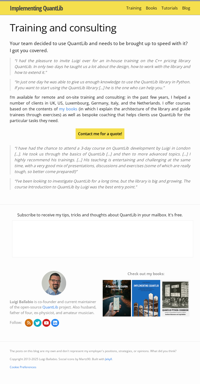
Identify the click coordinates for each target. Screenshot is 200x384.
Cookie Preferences (23, 367)
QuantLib (50, 307)
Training (133, 8)
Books (151, 8)
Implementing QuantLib (36, 8)
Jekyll (108, 359)
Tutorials (169, 8)
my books (68, 109)
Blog (186, 8)
